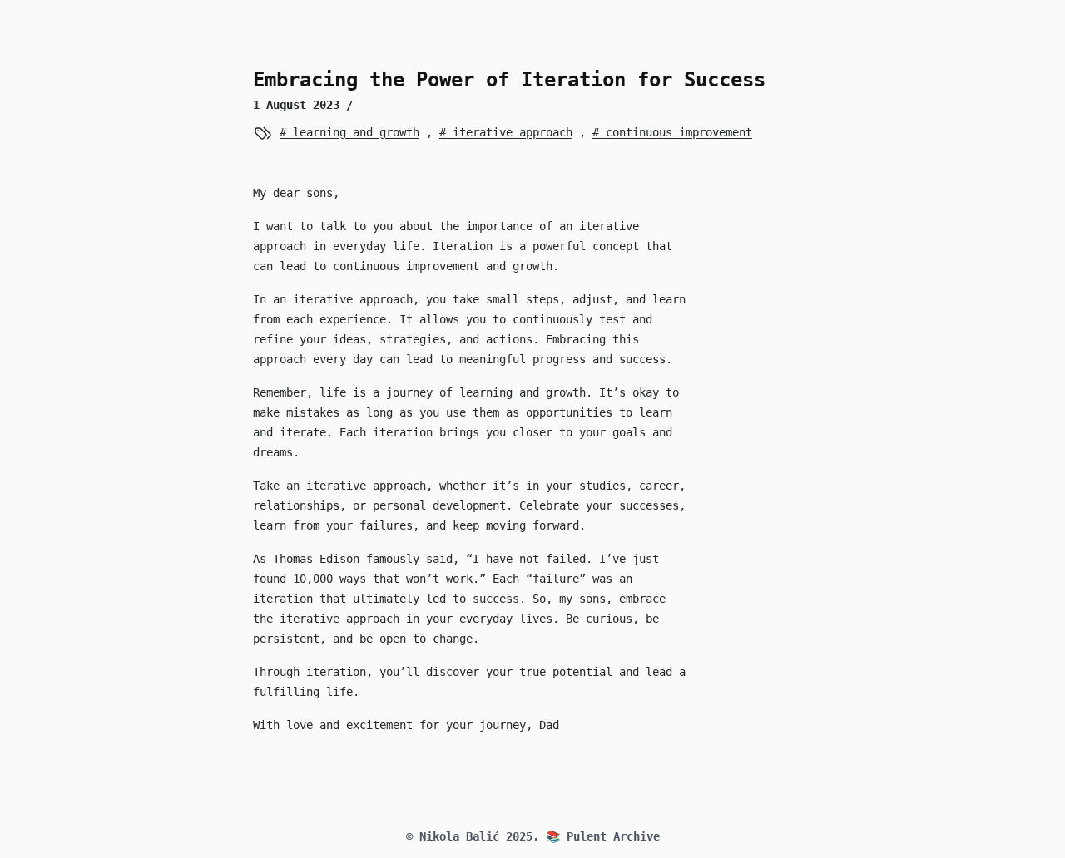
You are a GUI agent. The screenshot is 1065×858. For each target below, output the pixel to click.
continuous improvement (675, 132)
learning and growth (352, 132)
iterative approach (509, 132)
